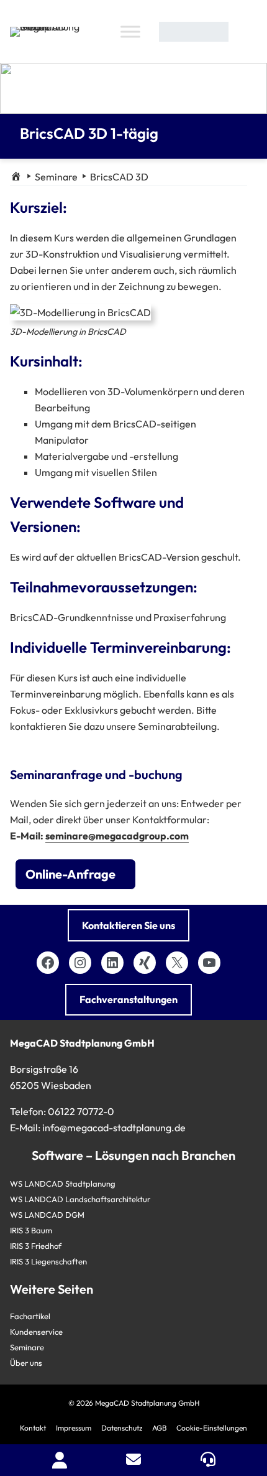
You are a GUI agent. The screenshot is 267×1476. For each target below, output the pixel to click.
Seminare (56, 177)
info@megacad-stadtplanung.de (114, 1127)
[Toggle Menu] (130, 31)
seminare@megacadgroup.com (117, 835)
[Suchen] (245, 32)
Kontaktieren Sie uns (128, 925)
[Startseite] (16, 176)
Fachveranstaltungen (128, 999)
